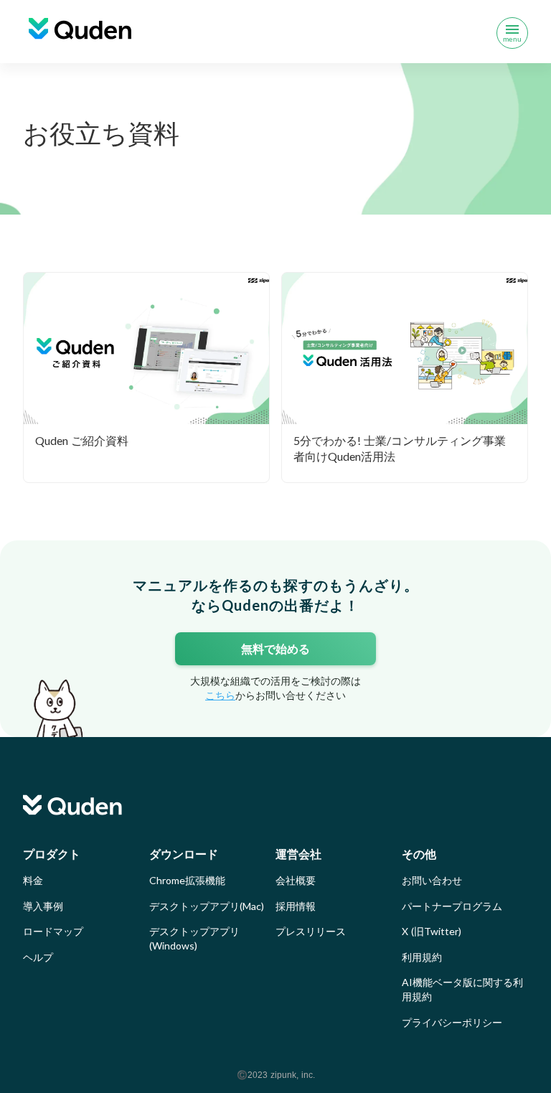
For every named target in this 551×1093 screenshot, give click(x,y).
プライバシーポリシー (452, 1022)
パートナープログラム (452, 906)
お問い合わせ (432, 880)
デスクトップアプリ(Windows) (194, 938)
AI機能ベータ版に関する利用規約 (462, 989)
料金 (33, 880)
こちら (220, 695)
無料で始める (275, 648)
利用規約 (422, 957)
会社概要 (296, 880)
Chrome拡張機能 (187, 880)
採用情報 (296, 906)
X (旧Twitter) (431, 931)
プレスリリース (311, 931)
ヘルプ (38, 957)
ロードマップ (53, 931)
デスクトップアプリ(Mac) (206, 906)
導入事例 (43, 906)
